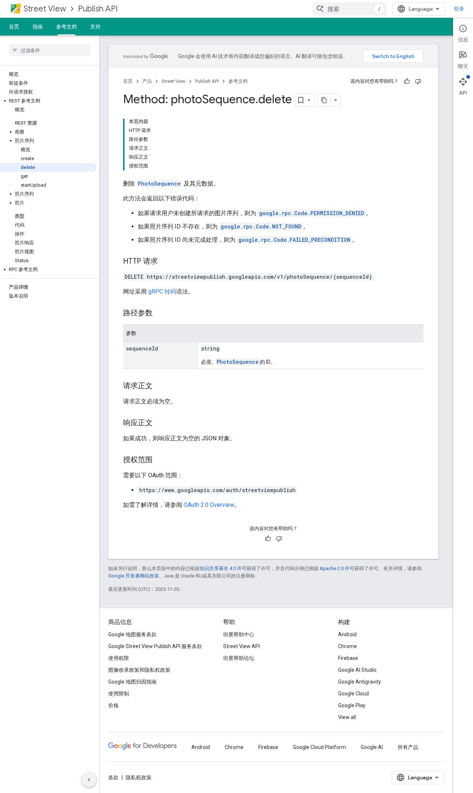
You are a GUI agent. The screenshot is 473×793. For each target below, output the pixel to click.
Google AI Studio (357, 670)
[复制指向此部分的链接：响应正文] (160, 423)
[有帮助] (406, 81)
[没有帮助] (417, 81)
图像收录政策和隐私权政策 (139, 670)
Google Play (351, 705)
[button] (48, 100)
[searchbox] (50, 50)
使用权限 (118, 658)
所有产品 (408, 747)
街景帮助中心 (238, 634)
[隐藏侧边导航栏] (89, 779)
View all (347, 717)
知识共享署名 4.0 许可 (223, 568)
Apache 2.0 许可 (337, 568)
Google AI (372, 747)
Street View (45, 9)
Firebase (348, 658)
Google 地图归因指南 (132, 682)
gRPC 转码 (162, 291)
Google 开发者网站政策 (133, 576)
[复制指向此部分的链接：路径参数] (160, 313)
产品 (147, 81)
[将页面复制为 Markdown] (324, 100)
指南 (38, 26)
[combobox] (350, 9)
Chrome (347, 646)
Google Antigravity (359, 682)
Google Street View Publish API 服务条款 (155, 646)
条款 (113, 777)
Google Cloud (353, 694)
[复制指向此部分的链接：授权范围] (160, 460)
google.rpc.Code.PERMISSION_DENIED (311, 213)
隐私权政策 (139, 777)
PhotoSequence (159, 183)
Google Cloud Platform (319, 747)
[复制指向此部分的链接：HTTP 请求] (165, 261)
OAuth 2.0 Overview (209, 504)
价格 (113, 705)
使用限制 (118, 694)
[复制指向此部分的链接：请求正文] (160, 386)
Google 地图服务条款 (132, 634)
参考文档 (66, 26)
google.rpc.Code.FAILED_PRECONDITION (294, 239)
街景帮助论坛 (238, 658)
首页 (14, 26)
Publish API (98, 9)
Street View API (241, 646)
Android (347, 634)
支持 (95, 26)
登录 (459, 9)
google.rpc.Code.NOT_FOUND (261, 226)
